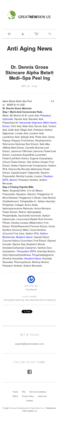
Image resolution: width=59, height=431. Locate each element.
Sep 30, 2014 (29, 86)
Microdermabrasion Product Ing (40, 300)
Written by (31, 286)
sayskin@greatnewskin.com (29, 343)
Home (15, 392)
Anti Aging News (29, 48)
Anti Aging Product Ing (14, 300)
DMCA (15, 396)
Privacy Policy (28, 396)
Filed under (29, 296)
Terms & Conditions (37, 392)
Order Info (42, 396)
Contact (29, 400)
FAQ (23, 392)
